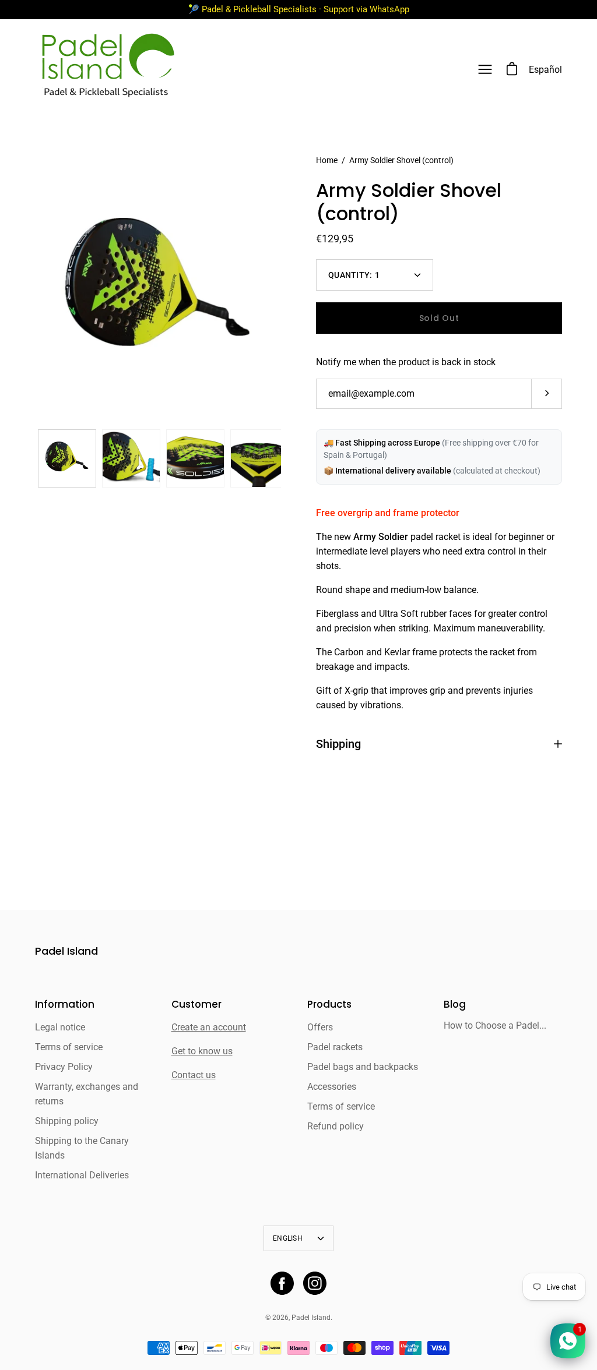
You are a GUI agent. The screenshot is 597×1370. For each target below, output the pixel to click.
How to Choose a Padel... (495, 1025)
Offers (320, 1027)
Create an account (208, 1027)
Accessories (331, 1086)
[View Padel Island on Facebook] (282, 1283)
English (288, 1238)
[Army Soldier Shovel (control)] (67, 458)
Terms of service (69, 1047)
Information (64, 1004)
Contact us (193, 1075)
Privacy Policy (64, 1066)
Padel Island (66, 951)
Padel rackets (335, 1047)
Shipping (338, 744)
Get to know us (202, 1051)
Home (327, 160)
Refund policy (335, 1126)
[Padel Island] (108, 69)
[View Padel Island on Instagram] (314, 1283)
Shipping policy (67, 1121)
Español (545, 69)
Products (329, 1004)
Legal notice (60, 1027)
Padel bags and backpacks (362, 1066)
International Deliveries (82, 1175)
